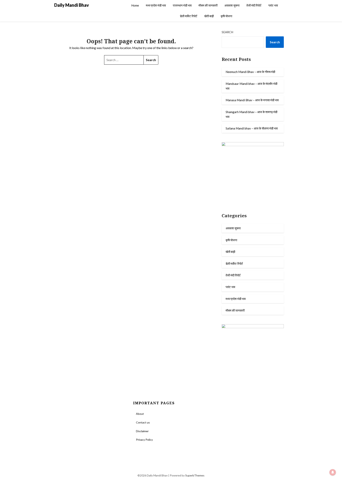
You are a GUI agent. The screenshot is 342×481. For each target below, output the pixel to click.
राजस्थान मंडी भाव (182, 5)
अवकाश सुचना (231, 5)
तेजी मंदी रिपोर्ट (253, 5)
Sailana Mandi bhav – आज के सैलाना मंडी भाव (252, 128)
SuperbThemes (194, 475)
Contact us (143, 422)
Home (135, 5)
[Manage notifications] (333, 472)
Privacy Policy (144, 439)
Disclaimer (142, 431)
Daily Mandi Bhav (71, 5)
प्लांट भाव (273, 5)
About (140, 413)
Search (227, 32)
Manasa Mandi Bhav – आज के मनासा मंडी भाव (252, 100)
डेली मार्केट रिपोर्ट (188, 16)
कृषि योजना (226, 16)
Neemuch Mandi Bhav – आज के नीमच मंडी (250, 72)
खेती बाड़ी (209, 16)
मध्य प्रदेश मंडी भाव (156, 5)
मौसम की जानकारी (208, 5)
